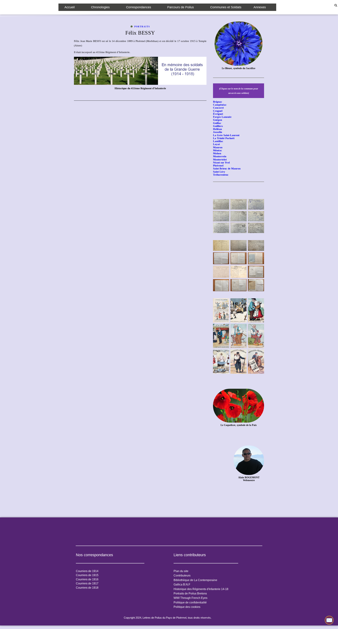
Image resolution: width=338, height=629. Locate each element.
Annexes (260, 7)
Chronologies (100, 7)
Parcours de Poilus (180, 7)
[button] (71, 7)
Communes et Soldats (225, 7)
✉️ (329, 620)
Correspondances (138, 7)
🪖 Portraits (140, 26)
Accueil (69, 7)
